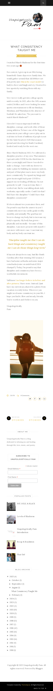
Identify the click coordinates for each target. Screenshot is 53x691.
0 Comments (24, 395)
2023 (12, 602)
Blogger (39, 668)
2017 (11, 624)
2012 (11, 643)
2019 (11, 617)
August (15, 587)
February (16, 595)
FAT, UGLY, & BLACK (26, 503)
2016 (11, 628)
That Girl (21, 554)
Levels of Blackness (25, 516)
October (15, 580)
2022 (12, 606)
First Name (13, 477)
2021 (11, 610)
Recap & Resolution (25, 542)
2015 (11, 632)
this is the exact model (31, 82)
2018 (11, 621)
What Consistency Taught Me (24, 591)
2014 (11, 635)
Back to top (39, 688)
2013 (11, 639)
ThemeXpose (26, 685)
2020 (12, 613)
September (17, 584)
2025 (12, 576)
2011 (11, 646)
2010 (11, 650)
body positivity (26, 56)
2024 (12, 598)
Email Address (14, 469)
